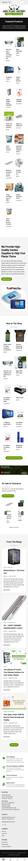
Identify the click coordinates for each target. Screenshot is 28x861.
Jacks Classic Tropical (8, 148)
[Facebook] (3, 825)
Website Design (21, 852)
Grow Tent (10, 567)
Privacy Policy (5, 844)
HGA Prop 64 (19, 397)
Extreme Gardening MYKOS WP (19, 346)
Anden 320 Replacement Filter (9, 125)
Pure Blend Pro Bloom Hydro (7, 399)
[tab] (9, 527)
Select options (19, 62)
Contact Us (4, 833)
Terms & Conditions (6, 846)
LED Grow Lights (11, 622)
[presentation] (14, 556)
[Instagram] (5, 825)
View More (14, 745)
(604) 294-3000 (5, 817)
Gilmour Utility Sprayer (18, 79)
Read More (7, 590)
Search (24, 2)
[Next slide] (22, 513)
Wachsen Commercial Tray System (9, 515)
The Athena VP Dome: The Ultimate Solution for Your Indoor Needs (14, 672)
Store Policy (4, 842)
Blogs (5, 567)
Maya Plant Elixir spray (19, 51)
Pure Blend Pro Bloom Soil (7, 447)
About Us (4, 831)
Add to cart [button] (9, 63)
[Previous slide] (5, 513)
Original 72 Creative (15, 854)
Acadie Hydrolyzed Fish (19, 196)
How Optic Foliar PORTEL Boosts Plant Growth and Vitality (14, 717)
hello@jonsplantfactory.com (8, 821)
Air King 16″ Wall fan (18, 172)
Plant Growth (11, 711)
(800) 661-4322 (5, 819)
